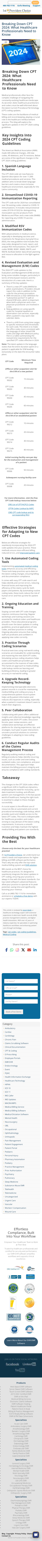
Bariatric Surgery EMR (21, 1431)
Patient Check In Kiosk (21, 1409)
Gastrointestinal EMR (21, 1456)
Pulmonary (10, 1178)
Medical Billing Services (21, 1399)
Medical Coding (9, 934)
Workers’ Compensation (15, 1208)
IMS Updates (10, 1099)
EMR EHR (9, 1062)
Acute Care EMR (21, 1423)
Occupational (11, 1129)
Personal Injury (11, 1155)
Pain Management (13, 1140)
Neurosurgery (11, 1122)
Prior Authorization (13, 1170)
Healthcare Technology (15, 1080)
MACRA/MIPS (10, 1103)
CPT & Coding (11, 1050)
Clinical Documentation (15, 1047)
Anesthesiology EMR (21, 1428)
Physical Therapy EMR (21, 1508)
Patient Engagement (14, 1144)
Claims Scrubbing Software (16, 1043)
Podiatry (8, 1163)
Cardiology (9, 1035)
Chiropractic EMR (21, 1438)
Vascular (8, 1204)
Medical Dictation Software (16, 1114)
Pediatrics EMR (21, 1505)
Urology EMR (21, 1522)
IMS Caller (9, 1095)
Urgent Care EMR (21, 1525)
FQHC (7, 1073)
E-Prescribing (11, 1054)
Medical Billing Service (14, 1107)
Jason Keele (27, 910)
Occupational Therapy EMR (21, 1485)
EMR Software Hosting (21, 1404)
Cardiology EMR (21, 1436)
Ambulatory (10, 1028)
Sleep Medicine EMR (21, 1517)
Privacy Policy (20, 1534)
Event (7, 1069)
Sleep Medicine (11, 1181)
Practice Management (14, 1166)
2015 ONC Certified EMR (21, 1394)
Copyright (10, 1534)
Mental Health (11, 1118)
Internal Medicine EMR (21, 1468)
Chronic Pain (10, 1039)
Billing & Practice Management (21, 1411)
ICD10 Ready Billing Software (21, 1413)
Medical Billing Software (15, 1110)
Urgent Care (10, 1200)
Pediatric (9, 1151)
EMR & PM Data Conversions (21, 1416)
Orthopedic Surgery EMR (21, 1493)
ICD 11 (7, 1092)
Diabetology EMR (21, 1443)
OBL (6, 1125)
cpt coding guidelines (26, 932)
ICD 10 (7, 1088)
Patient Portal (11, 1148)
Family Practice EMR (21, 1453)
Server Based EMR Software (21, 1389)
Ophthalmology (12, 1133)
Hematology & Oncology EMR (21, 1466)
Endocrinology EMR (21, 1446)
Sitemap (30, 1534)
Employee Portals (12, 1058)
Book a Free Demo (13, 1011)
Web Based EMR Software (21, 1386)
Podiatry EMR (21, 1510)
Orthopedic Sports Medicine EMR (21, 1490)
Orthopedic (10, 1136)
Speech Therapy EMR (21, 1520)
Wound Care (10, 1211)
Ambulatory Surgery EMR (21, 1426)
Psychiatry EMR (21, 1513)
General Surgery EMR (21, 1463)
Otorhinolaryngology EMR (21, 1500)
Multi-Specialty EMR (21, 1473)
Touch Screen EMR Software (21, 1391)
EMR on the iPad (21, 1396)
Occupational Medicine (21, 1483)
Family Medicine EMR (21, 1451)
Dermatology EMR (21, 1441)
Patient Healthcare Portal (21, 1406)
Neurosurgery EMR (21, 1478)
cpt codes (12, 932)
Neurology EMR (21, 1475)
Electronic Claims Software (21, 1401)
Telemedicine (10, 1193)
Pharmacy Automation (15, 1159)
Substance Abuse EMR (14, 1185)
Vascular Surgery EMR (21, 1527)
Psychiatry (9, 1174)
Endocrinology (11, 1065)
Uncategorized (11, 1196)
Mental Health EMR (21, 1470)
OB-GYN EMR (21, 1480)
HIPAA (7, 1084)
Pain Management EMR (21, 1503)
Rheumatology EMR (21, 1515)
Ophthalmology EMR (21, 1488)
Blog (3, 1534)
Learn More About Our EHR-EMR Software (21, 1342)
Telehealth (9, 1189)
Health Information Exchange (18, 1077)
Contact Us (6, 1536)
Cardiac (8, 1032)
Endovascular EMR (21, 1448)
